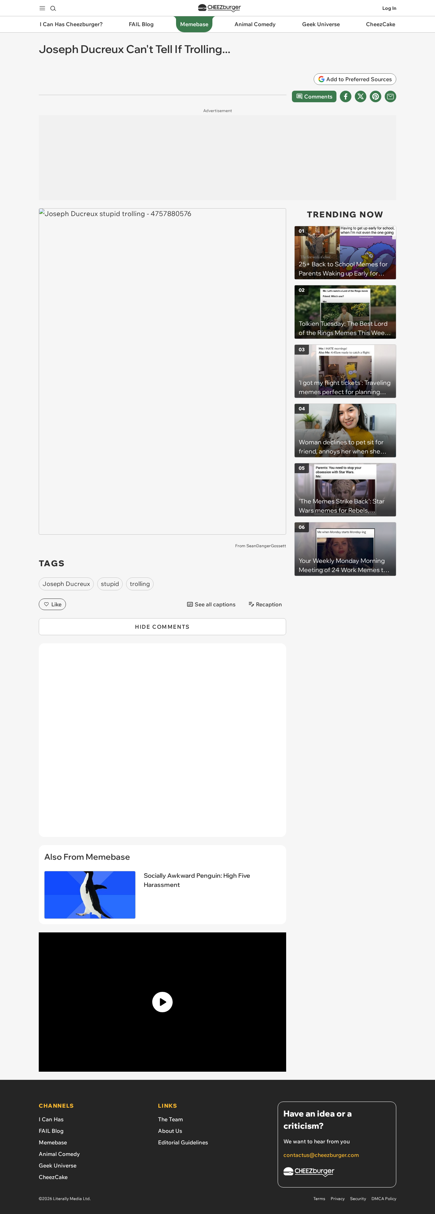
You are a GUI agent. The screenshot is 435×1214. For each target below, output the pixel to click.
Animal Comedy (59, 1153)
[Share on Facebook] (345, 96)
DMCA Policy (383, 1198)
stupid (110, 584)
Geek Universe (57, 1165)
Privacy (338, 1198)
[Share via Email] (390, 96)
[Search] (53, 8)
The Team (170, 1119)
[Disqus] (162, 744)
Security (358, 1198)
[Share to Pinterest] (375, 96)
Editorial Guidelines (183, 1142)
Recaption (269, 604)
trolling (140, 584)
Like (56, 604)
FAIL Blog (51, 1130)
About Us (170, 1130)
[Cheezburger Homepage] (219, 8)
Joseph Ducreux (66, 584)
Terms (319, 1198)
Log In (389, 8)
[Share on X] (360, 96)
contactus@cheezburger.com (321, 1154)
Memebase (53, 1142)
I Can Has (51, 1119)
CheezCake (53, 1177)
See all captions (215, 604)
